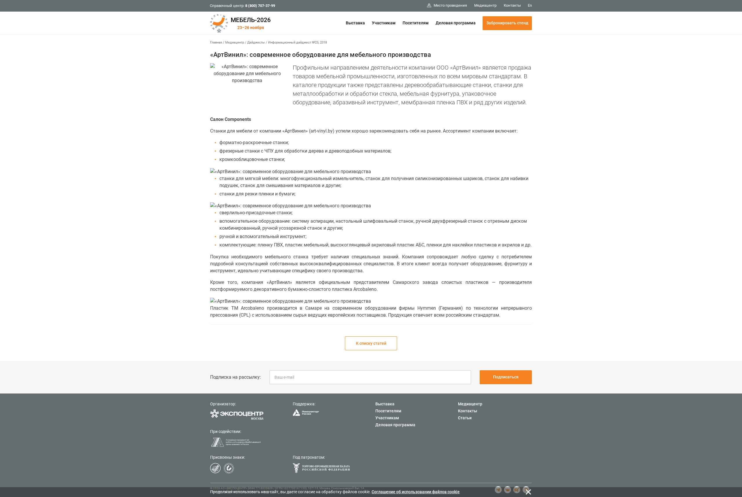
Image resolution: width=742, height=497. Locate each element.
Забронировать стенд (507, 23)
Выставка (355, 23)
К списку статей (371, 343)
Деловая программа (456, 23)
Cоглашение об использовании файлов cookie (416, 491)
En (530, 5)
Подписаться (506, 377)
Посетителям (416, 23)
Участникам (384, 23)
